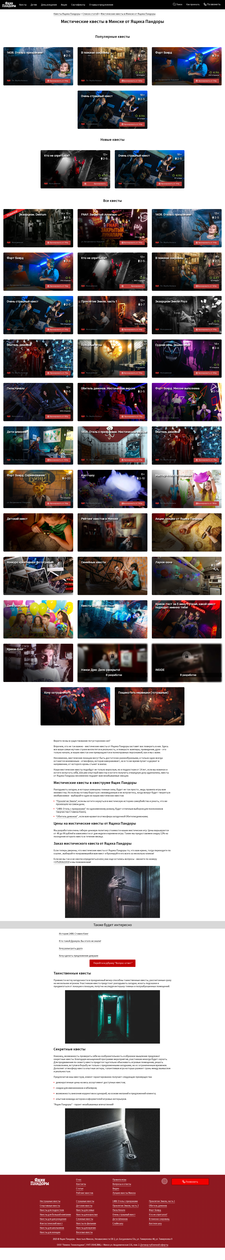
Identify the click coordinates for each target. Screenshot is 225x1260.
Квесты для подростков (52, 1210)
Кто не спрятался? (158, 1214)
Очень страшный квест (123, 1214)
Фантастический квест (51, 1223)
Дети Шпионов (120, 1218)
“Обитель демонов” (67, 816)
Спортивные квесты (50, 1205)
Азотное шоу (155, 1223)
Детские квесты (84, 1205)
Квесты (22, 4)
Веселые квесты (84, 1232)
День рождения (49, 4)
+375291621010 (62, 861)
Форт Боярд (155, 1210)
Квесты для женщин (50, 1232)
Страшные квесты (85, 1201)
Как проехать (193, 4)
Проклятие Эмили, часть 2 (125, 1205)
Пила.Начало (118, 1210)
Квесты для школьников (52, 1227)
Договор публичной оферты (154, 1244)
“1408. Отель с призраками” (71, 808)
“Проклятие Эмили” (66, 801)
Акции (64, 4)
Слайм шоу (117, 1223)
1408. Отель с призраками (125, 1201)
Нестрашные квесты (50, 1201)
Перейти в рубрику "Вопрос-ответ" (113, 962)
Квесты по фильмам (86, 1223)
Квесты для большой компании (55, 1214)
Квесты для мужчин (86, 1227)
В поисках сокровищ (159, 1218)
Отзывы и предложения (101, 4)
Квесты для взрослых (87, 1214)
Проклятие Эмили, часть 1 (162, 1201)
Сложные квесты (84, 1218)
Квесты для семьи (85, 1210)
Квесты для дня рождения (53, 1218)
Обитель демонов (158, 1205)
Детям (34, 4)
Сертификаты (78, 4)
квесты (79, 769)
